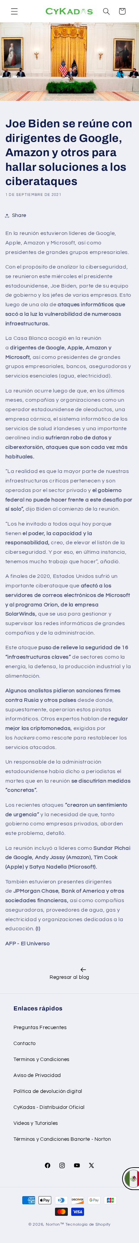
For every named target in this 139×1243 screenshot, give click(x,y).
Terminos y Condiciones (41, 1059)
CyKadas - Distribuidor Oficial (49, 1107)
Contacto (24, 1043)
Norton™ (55, 1224)
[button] (14, 11)
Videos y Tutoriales (35, 1123)
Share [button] (19, 215)
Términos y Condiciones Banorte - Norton (62, 1139)
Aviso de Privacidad (37, 1075)
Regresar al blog (69, 977)
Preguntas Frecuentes (40, 1027)
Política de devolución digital (47, 1091)
